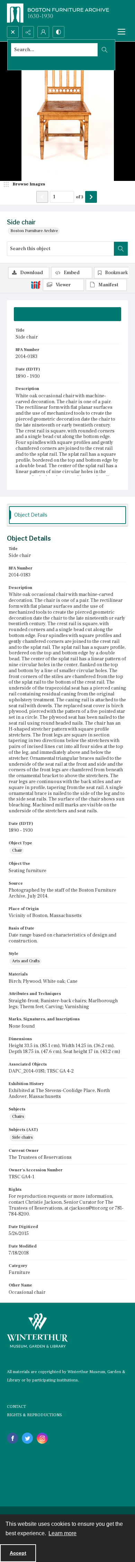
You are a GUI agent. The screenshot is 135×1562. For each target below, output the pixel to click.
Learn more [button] (62, 1533)
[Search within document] (121, 249)
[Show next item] (91, 197)
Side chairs (22, 1137)
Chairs (18, 1116)
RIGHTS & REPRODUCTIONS (34, 1415)
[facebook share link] (12, 1438)
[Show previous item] (42, 197)
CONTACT (16, 1406)
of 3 (79, 197)
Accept (18, 1553)
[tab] (67, 314)
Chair (17, 850)
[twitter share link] (27, 1438)
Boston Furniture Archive (34, 230)
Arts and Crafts (26, 961)
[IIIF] (35, 284)
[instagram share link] (42, 1438)
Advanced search (27, 62)
